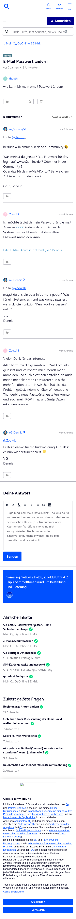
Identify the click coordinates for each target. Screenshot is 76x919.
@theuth (18, 137)
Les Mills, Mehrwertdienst (20, 736)
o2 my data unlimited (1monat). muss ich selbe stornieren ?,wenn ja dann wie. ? (33, 750)
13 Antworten (11, 712)
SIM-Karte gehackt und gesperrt (24, 664)
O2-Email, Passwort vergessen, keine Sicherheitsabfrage (27, 627)
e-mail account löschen (18, 641)
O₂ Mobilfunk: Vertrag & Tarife (21, 658)
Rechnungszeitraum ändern (21, 706)
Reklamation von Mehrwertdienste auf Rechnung (35, 765)
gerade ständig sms (15, 676)
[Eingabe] (6, 31)
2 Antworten (11, 771)
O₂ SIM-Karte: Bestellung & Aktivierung (27, 670)
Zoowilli (14, 214)
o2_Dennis (15, 280)
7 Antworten (11, 729)
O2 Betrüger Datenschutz (19, 653)
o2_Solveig (16, 129)
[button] (4, 21)
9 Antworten (11, 758)
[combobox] (38, 31)
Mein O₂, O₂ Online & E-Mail (23, 43)
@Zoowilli (19, 288)
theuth (13, 78)
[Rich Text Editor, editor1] (38, 529)
